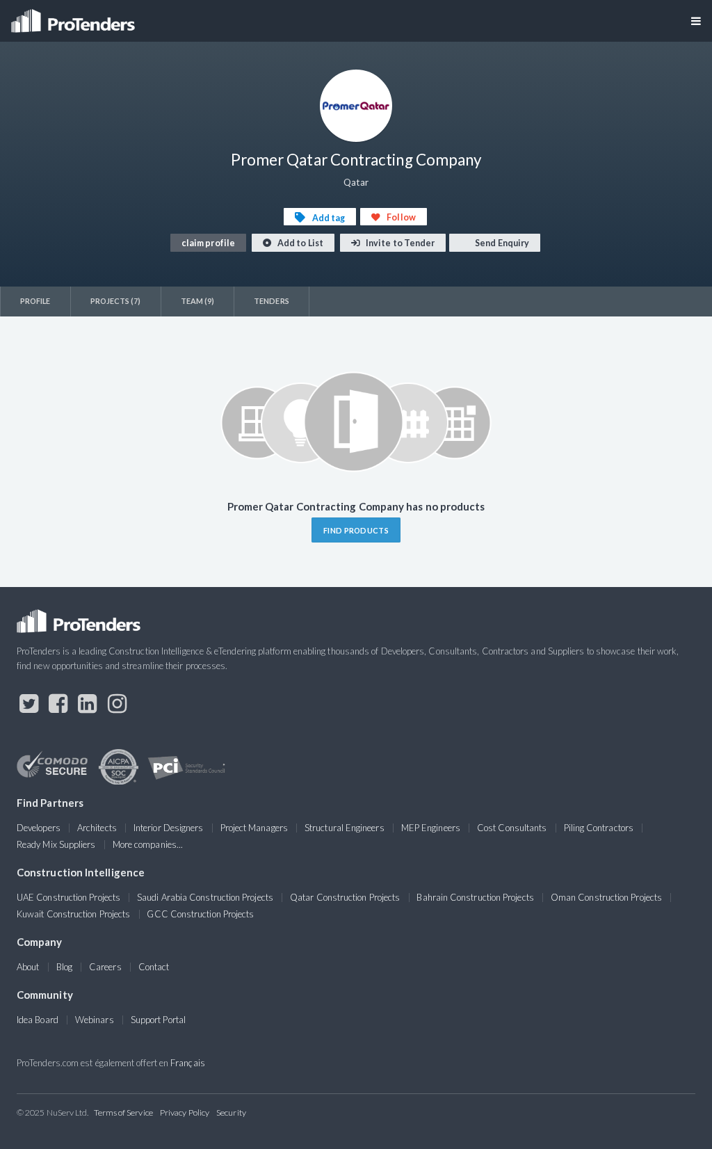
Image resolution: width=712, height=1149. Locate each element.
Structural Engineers (345, 827)
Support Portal (158, 1019)
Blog (64, 966)
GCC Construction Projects (200, 913)
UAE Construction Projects (68, 897)
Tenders (271, 300)
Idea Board (37, 1019)
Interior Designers (168, 827)
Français (187, 1062)
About (28, 966)
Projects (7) (115, 300)
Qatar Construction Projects (345, 897)
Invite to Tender (399, 243)
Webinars (94, 1019)
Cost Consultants (512, 827)
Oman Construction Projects (606, 897)
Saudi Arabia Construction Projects (205, 897)
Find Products (356, 530)
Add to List (299, 243)
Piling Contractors (598, 827)
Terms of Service (123, 1112)
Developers (38, 827)
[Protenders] (74, 16)
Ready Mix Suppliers (56, 844)
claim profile (208, 243)
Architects (97, 827)
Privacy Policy (184, 1112)
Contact (154, 966)
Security (231, 1112)
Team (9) (198, 300)
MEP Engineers (430, 827)
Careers (105, 966)
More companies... (148, 844)
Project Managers (254, 827)
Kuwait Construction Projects (73, 913)
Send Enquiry (501, 243)
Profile (35, 300)
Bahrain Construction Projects (474, 897)
